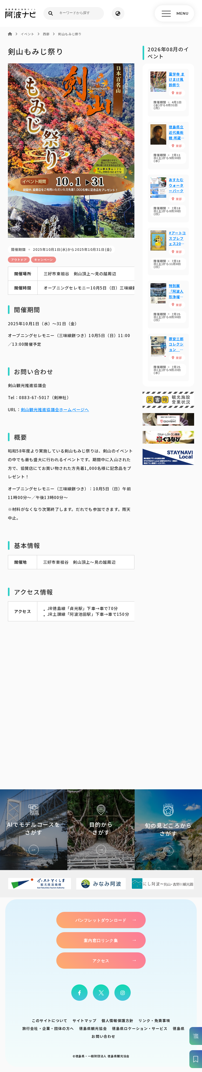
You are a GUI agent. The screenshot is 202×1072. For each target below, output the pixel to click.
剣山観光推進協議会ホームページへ (55, 409)
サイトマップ (85, 1020)
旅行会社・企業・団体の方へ (48, 1028)
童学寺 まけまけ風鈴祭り (168, 92)
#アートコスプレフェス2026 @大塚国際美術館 (168, 251)
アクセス (101, 960)
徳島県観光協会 (93, 1028)
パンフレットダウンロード (101, 920)
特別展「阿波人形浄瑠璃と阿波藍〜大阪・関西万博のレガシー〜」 (168, 304)
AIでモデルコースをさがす (33, 829)
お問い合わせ (103, 1036)
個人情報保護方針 (117, 1020)
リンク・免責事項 (154, 1020)
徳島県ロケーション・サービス (140, 1028)
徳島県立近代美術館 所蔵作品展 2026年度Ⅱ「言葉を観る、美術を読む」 (168, 145)
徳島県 (179, 1028)
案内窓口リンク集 (101, 940)
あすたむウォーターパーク (168, 198)
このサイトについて (50, 1020)
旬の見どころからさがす (168, 829)
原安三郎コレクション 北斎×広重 (168, 357)
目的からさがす (101, 829)
